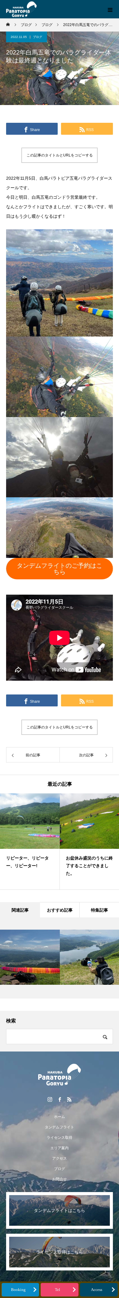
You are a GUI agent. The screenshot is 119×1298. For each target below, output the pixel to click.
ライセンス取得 (59, 1137)
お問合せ (59, 1179)
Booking (18, 1290)
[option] (30, 841)
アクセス (59, 1158)
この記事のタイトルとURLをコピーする (60, 155)
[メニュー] (110, 9)
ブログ (37, 37)
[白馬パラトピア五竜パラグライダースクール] (59, 1074)
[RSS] (69, 1099)
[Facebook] (59, 1099)
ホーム (59, 1117)
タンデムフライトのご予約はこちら (59, 568)
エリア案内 (59, 1148)
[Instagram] (50, 1099)
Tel (57, 1290)
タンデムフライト (59, 1127)
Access (96, 1290)
